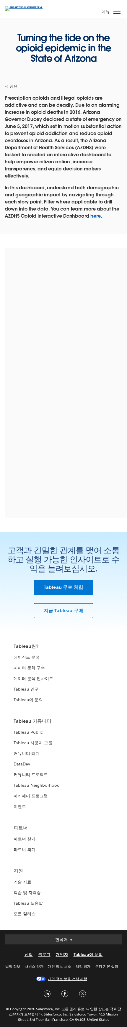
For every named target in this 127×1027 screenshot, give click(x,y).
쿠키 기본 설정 (106, 966)
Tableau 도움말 (28, 903)
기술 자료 (22, 882)
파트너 (21, 828)
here (95, 216)
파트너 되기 (24, 849)
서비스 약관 (34, 966)
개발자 (62, 954)
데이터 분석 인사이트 (33, 678)
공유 (13, 86)
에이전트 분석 (27, 657)
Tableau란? (26, 646)
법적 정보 (12, 966)
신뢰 (29, 954)
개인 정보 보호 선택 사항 (67, 978)
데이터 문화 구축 (29, 668)
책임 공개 (83, 966)
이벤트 (20, 806)
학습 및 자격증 (27, 892)
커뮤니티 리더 (27, 753)
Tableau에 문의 (28, 699)
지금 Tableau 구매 (64, 610)
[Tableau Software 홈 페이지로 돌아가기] (25, 6)
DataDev (22, 764)
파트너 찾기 (24, 839)
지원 (18, 871)
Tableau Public (28, 732)
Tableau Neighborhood (37, 785)
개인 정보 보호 (59, 966)
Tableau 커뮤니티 (32, 721)
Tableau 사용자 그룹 (33, 742)
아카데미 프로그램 (31, 795)
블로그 (44, 954)
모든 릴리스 (24, 913)
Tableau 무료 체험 (64, 587)
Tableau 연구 (26, 689)
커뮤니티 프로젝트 (31, 774)
